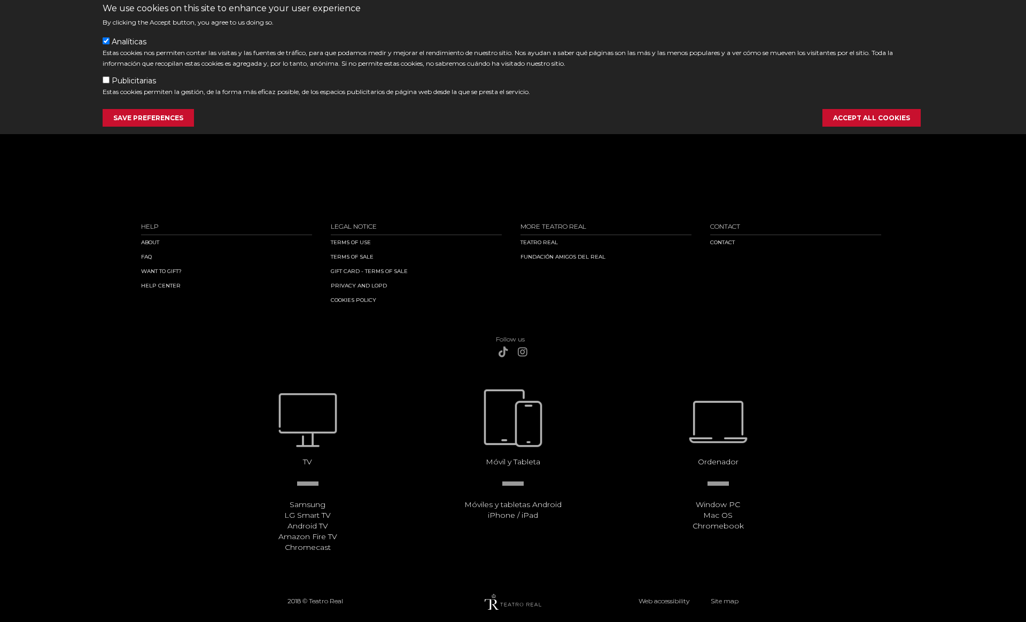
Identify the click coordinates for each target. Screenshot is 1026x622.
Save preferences (148, 118)
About (150, 242)
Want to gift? (161, 271)
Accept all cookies (871, 118)
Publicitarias (134, 80)
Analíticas (129, 41)
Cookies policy (353, 300)
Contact (722, 242)
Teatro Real (539, 242)
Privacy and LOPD (359, 285)
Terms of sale (352, 256)
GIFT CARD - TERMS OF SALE (369, 271)
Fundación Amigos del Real (562, 256)
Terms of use (351, 242)
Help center (161, 285)
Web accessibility (664, 601)
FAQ (146, 256)
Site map (725, 601)
